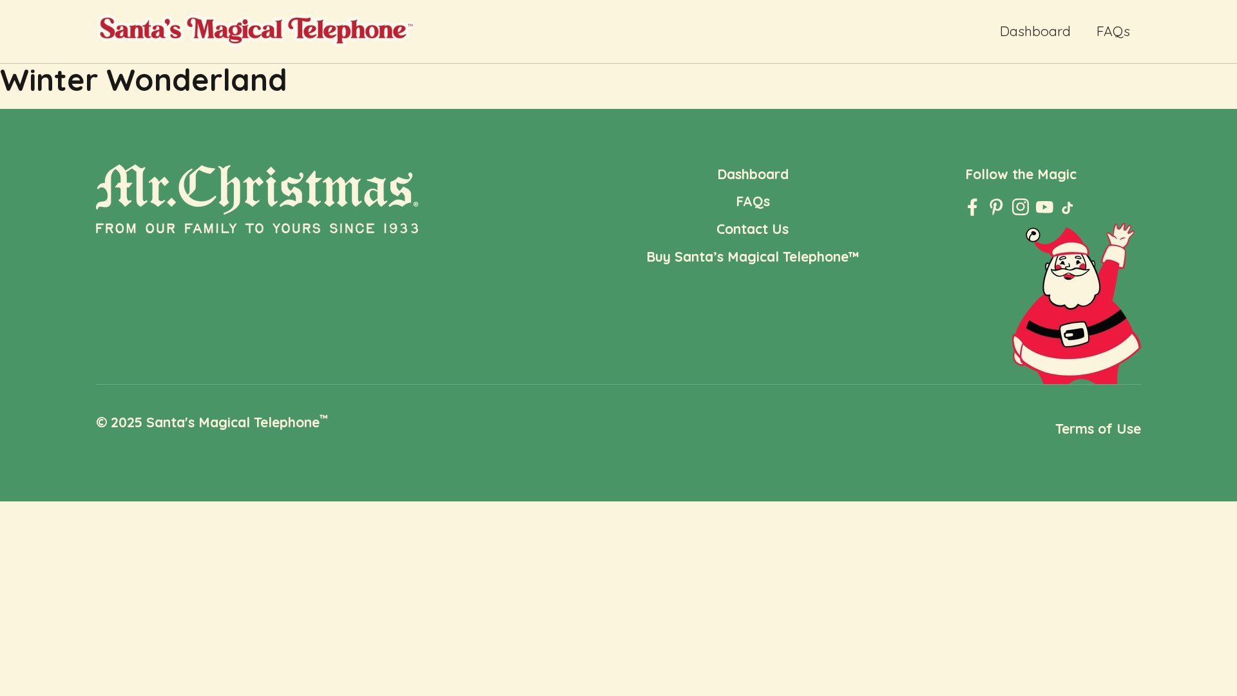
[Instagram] (1021, 207)
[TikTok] (1068, 210)
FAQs (1113, 31)
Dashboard (1035, 31)
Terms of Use (1098, 428)
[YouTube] (1044, 207)
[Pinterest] (996, 207)
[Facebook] (972, 207)
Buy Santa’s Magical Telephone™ (752, 256)
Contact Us (752, 228)
